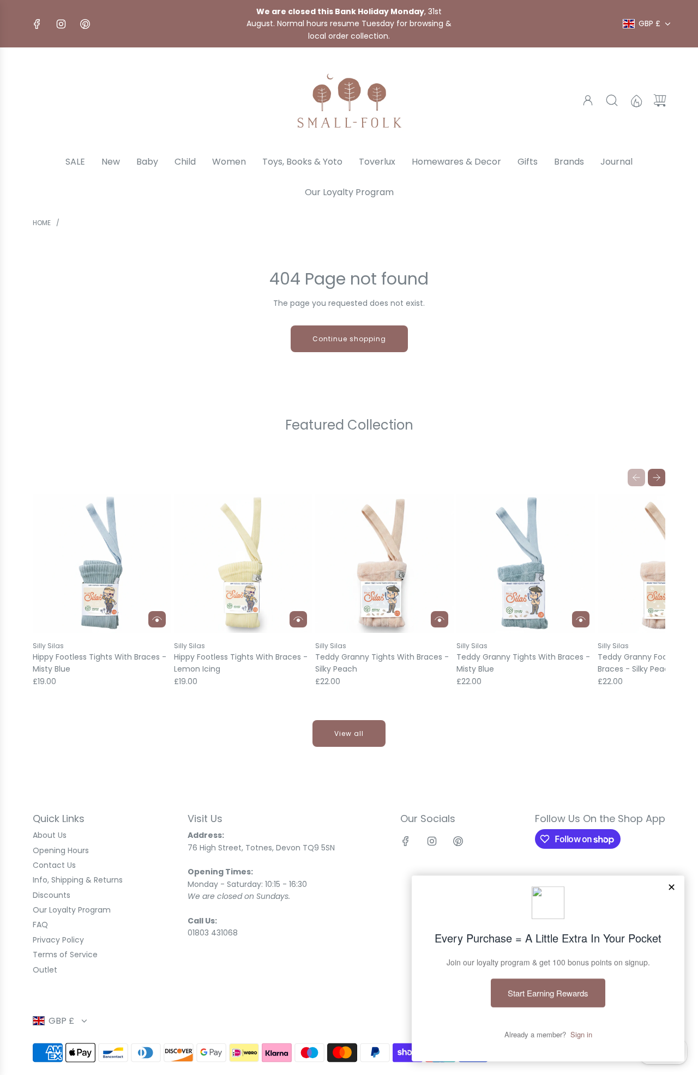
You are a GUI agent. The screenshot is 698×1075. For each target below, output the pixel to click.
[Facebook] (37, 24)
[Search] (612, 100)
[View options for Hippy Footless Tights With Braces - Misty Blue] (157, 619)
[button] (636, 477)
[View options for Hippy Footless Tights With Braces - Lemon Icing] (298, 619)
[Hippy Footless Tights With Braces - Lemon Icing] (243, 563)
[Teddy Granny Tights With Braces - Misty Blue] (525, 563)
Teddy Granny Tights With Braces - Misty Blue (523, 662)
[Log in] (588, 100)
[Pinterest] (85, 24)
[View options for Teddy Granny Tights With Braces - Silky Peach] (439, 619)
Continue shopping (349, 338)
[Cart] (660, 100)
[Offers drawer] (636, 100)
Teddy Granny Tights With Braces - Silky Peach (382, 662)
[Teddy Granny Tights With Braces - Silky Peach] (384, 563)
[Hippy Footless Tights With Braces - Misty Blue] (102, 563)
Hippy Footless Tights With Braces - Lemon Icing (241, 662)
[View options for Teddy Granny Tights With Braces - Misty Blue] (580, 619)
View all (349, 733)
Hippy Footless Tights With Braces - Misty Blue (99, 662)
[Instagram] (61, 24)
